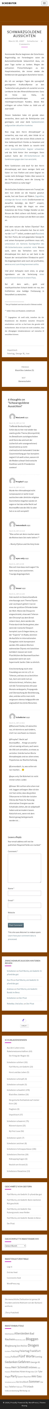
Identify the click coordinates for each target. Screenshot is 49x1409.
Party (14, 1376)
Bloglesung (10, 1345)
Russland (40, 233)
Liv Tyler (38, 1371)
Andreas (10, 989)
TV (24, 1386)
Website (11, 912)
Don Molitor (22, 1345)
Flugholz (13, 1109)
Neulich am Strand (17, 1164)
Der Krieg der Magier (17, 1055)
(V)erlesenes (9, 1334)
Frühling (7, 1357)
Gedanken (11, 1362)
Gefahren (24, 1362)
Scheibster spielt (14, 1138)
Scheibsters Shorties (16, 1154)
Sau (39, 1376)
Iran (13, 233)
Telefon (12, 1386)
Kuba (32, 1372)
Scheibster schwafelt (16, 1090)
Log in (9, 1266)
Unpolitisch (12, 350)
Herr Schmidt (19, 1367)
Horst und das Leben (17, 1072)
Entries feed (12, 1272)
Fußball (14, 1356)
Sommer (34, 1381)
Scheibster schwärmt (16, 1121)
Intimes (32, 1367)
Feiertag (10, 353)
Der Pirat (23, 998)
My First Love (14, 1131)
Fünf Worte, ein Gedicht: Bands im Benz (24, 1218)
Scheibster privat (10, 1382)
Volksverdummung (12, 1390)
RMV (34, 1376)
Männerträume (15, 1125)
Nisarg (24, 1405)
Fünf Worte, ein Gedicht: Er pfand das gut (24, 1194)
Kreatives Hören (18, 1371)
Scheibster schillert (15, 1062)
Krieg (28, 1371)
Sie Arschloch (22, 1381)
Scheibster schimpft (15, 1079)
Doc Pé (10, 980)
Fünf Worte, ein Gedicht (19, 1066)
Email (11, 900)
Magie (7, 1376)
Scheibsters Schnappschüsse (19, 1149)
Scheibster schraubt (15, 1084)
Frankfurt (35, 1351)
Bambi (17, 1340)
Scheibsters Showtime (16, 1171)
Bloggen (32, 1339)
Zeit (29, 1391)
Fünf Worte (27, 1356)
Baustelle (22, 1340)
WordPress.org (13, 1283)
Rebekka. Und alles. (15, 1003)
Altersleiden (21, 1333)
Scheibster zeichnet (15, 1143)
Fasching (15, 1351)
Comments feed (14, 1278)
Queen (20, 1376)
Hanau (8, 1367)
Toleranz (19, 1387)
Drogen (33, 1345)
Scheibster (9, 3)
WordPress (33, 1402)
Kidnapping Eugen (17, 1159)
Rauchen (27, 1376)
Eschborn (8, 1351)
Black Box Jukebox (17, 1094)
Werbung (23, 1390)
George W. (20, 353)
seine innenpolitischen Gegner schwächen (24, 149)
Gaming (38, 1356)
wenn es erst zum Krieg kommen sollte (22, 264)
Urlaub (29, 1386)
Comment (13, 851)
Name (11, 888)
